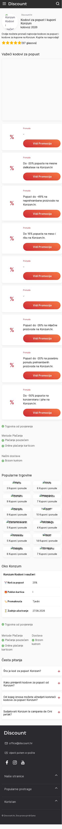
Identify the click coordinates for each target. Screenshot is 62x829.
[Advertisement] (31, 90)
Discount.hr (26, 15)
